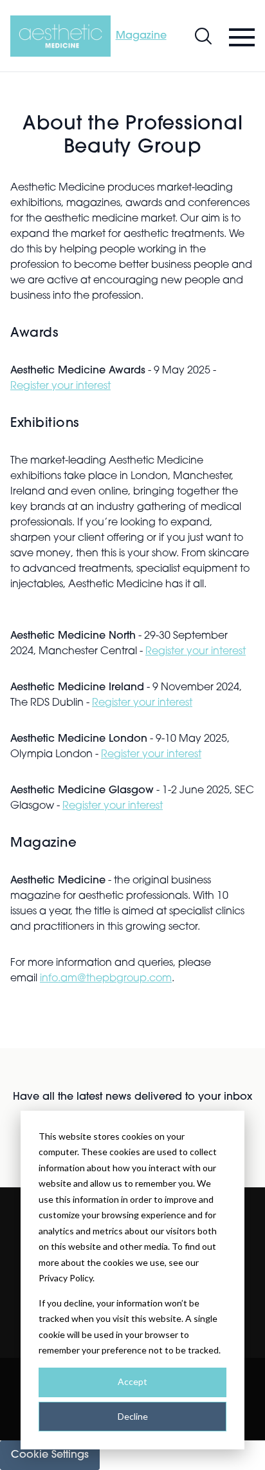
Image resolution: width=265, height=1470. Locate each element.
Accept (132, 1381)
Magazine (141, 36)
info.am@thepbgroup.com (106, 979)
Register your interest (60, 386)
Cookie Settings (50, 1455)
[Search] (203, 36)
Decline (133, 1416)
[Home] (60, 36)
